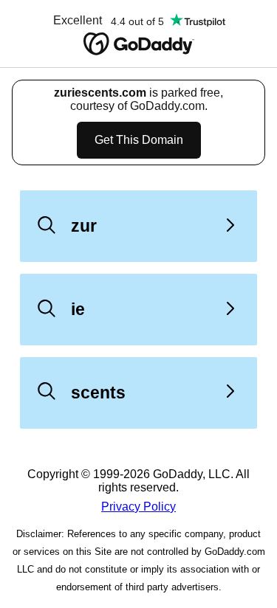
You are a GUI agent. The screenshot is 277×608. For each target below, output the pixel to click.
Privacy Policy (138, 506)
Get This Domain (139, 140)
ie (78, 309)
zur (84, 225)
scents (98, 392)
